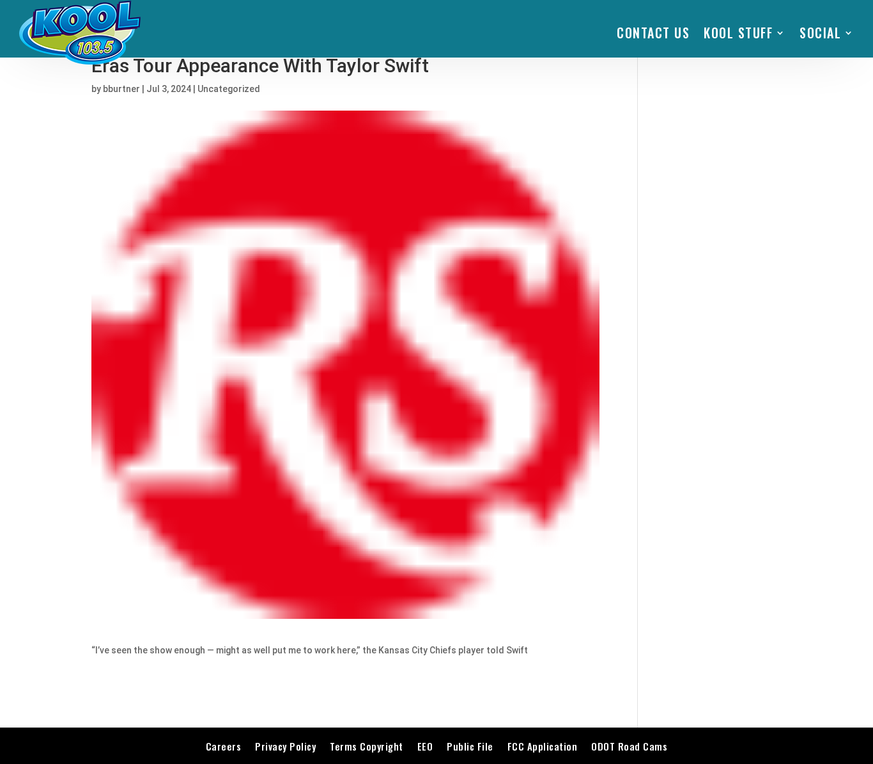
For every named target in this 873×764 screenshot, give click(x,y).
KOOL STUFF (738, 32)
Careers (224, 746)
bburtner (121, 89)
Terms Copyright (366, 746)
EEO (425, 746)
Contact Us (653, 32)
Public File (470, 746)
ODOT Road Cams (629, 746)
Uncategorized (228, 89)
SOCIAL (820, 32)
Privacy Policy (285, 746)
